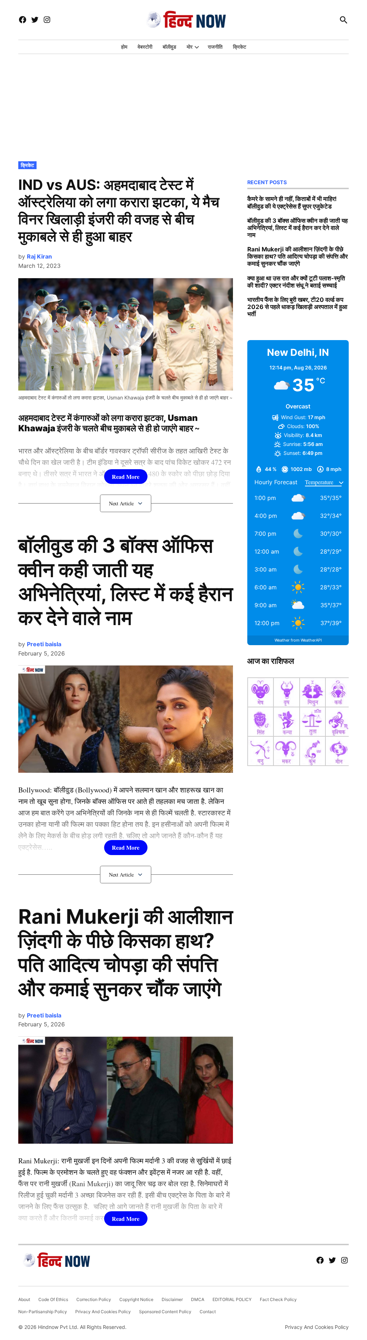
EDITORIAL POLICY (232, 1299)
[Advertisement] (183, 106)
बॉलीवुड (169, 47)
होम (124, 47)
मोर (189, 47)
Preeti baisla (44, 644)
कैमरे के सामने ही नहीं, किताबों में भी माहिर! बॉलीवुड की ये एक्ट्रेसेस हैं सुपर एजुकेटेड (292, 202)
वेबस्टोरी (145, 47)
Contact (208, 1311)
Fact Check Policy (278, 1299)
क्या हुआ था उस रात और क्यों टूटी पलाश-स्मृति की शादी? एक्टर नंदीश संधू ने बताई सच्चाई (296, 282)
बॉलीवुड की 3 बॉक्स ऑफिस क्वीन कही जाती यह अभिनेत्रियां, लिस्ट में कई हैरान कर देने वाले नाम (125, 581)
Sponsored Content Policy (165, 1311)
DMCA (197, 1299)
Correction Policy (93, 1299)
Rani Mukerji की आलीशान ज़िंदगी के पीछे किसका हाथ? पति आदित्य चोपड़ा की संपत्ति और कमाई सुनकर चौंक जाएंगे (125, 952)
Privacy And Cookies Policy (103, 1311)
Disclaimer (172, 1299)
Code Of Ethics (53, 1299)
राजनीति (215, 47)
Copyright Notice (136, 1299)
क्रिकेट (239, 47)
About (24, 1299)
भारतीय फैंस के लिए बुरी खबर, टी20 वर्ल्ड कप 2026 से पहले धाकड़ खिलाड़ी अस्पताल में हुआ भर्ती (297, 307)
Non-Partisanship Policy (42, 1311)
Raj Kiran (39, 256)
